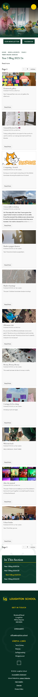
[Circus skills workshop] (19, 197)
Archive (32, 69)
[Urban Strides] (19, 513)
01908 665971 (19, 629)
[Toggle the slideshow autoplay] (19, 33)
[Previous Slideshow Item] (15, 33)
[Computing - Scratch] (19, 158)
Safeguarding (20, 652)
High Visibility (19, 682)
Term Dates (19, 645)
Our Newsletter (12, 41)
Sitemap (19, 685)
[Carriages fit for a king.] (19, 395)
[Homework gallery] (19, 79)
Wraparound (19, 656)
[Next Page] (27, 69)
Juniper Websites (25, 678)
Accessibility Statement (19, 675)
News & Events (14, 52)
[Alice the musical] (19, 473)
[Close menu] (33, 7)
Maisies (18, 649)
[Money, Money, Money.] (19, 355)
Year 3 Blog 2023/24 (10, 54)
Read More (7, 107)
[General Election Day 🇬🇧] (19, 118)
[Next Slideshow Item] (23, 33)
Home (4, 52)
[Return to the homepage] (6, 7)
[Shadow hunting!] (19, 276)
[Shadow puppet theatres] (19, 237)
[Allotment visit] (19, 316)
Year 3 (23, 52)
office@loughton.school (19, 635)
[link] (24, 69)
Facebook (28, 41)
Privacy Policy (19, 689)
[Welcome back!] (19, 434)
